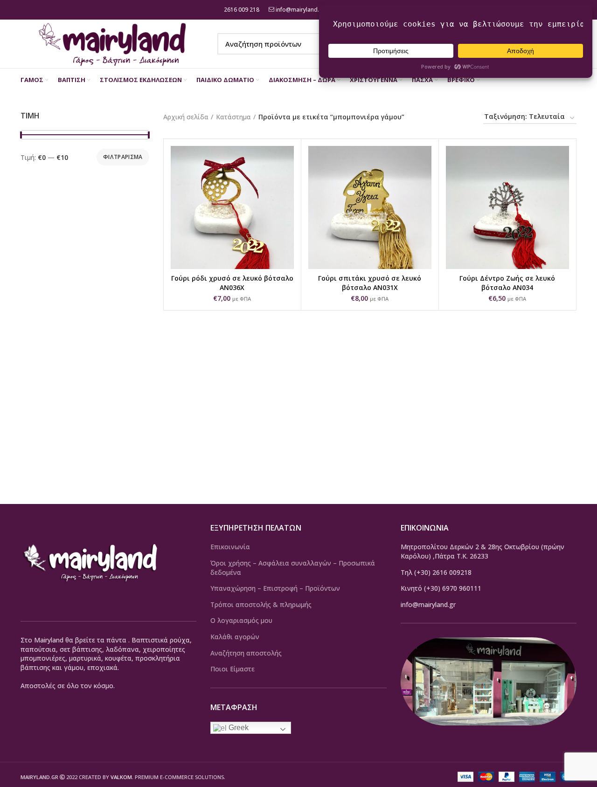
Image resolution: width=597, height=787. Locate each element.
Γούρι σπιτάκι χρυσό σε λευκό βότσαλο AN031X (369, 283)
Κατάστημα (233, 116)
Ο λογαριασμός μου (241, 620)
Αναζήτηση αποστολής (246, 653)
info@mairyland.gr (300, 10)
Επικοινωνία (230, 546)
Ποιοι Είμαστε (232, 668)
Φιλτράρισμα (122, 157)
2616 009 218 (240, 10)
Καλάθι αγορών (234, 636)
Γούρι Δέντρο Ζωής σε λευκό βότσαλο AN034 (507, 283)
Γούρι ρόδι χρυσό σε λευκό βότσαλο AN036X (232, 283)
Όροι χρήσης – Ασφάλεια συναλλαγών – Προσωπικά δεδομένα (292, 568)
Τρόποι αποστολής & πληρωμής (261, 604)
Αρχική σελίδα (185, 116)
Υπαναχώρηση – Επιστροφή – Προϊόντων (275, 588)
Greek (238, 728)
